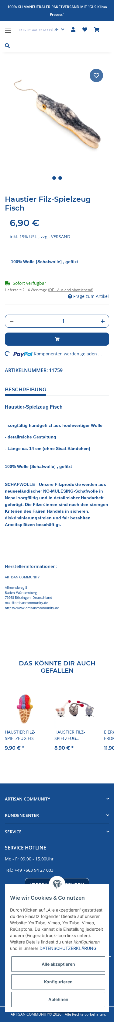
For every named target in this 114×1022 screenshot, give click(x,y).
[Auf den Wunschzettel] (96, 75)
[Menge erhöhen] (103, 321)
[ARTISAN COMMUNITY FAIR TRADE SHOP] (32, 30)
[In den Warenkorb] (57, 339)
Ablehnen (58, 999)
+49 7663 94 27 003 (34, 870)
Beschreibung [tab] (25, 389)
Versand (60, 236)
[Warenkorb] (97, 29)
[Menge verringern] (11, 321)
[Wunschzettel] (85, 29)
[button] (73, 29)
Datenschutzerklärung (68, 948)
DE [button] (55, 29)
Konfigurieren (58, 981)
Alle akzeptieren (58, 964)
